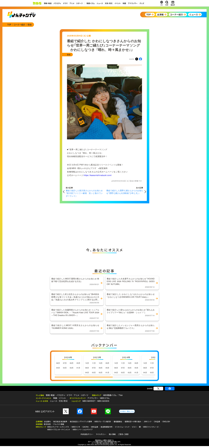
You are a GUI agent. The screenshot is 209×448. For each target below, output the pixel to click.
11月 (94, 363)
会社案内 (47, 421)
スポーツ (79, 3)
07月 (65, 363)
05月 (78, 363)
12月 (87, 363)
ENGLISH (166, 421)
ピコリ (134, 427)
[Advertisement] (80, 225)
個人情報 (112, 434)
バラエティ (57, 3)
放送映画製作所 (106, 427)
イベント (117, 3)
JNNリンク (147, 421)
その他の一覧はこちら (127, 411)
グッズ (141, 3)
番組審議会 (118, 421)
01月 (78, 367)
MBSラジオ (76, 427)
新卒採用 (47, 424)
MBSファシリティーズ (150, 427)
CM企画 (157, 421)
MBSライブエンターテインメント (58, 429)
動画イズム (91, 3)
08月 (58, 363)
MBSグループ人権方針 (102, 421)
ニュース (100, 3)
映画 (124, 3)
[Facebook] (170, 388)
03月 (65, 367)
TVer (121, 395)
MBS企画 (94, 427)
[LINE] (108, 411)
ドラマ (65, 3)
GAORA (85, 427)
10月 (100, 363)
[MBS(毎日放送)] (37, 3)
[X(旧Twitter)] (158, 388)
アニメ (72, 3)
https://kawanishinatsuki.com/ (98, 175)
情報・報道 (48, 3)
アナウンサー (133, 3)
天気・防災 (108, 3)
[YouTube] (94, 411)
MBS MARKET (88, 401)
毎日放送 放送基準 (60, 421)
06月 (71, 363)
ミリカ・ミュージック (122, 427)
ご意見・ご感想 (123, 434)
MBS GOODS (103, 401)
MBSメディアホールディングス (58, 427)
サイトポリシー (101, 434)
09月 (107, 363)
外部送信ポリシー (87, 434)
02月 (71, 367)
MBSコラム (105, 398)
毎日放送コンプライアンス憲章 (81, 421)
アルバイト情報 (58, 424)
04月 (58, 367)
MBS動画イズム (110, 395)
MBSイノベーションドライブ (82, 429)
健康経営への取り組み (133, 421)
